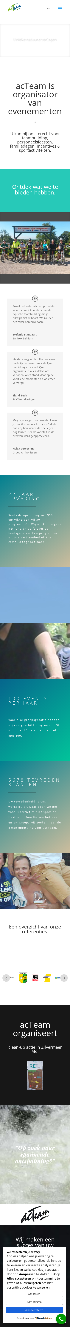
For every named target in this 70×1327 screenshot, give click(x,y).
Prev (6, 978)
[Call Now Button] (61, 1319)
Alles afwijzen (34, 1302)
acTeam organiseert (35, 1029)
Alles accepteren (34, 1310)
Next (64, 978)
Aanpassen (34, 1293)
